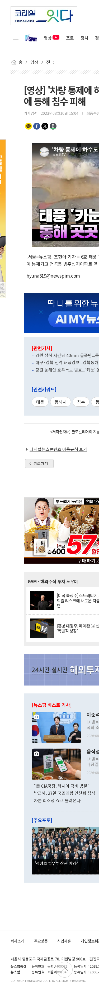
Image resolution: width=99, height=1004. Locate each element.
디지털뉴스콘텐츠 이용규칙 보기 (58, 449)
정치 (84, 38)
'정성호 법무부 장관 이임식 (57, 863)
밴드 (53, 126)
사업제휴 (64, 941)
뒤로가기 (40, 463)
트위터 (44, 126)
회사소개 (17, 941)
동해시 (61, 402)
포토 (70, 38)
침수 (81, 402)
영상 (48, 38)
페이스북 (36, 126)
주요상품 (41, 941)
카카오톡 (28, 126)
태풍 (40, 402)
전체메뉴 (16, 38)
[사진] (56, 727)
